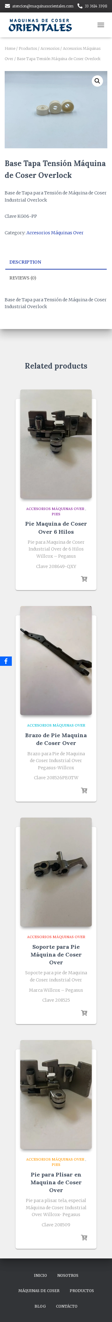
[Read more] (84, 579)
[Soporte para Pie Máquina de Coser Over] (56, 872)
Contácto (66, 1306)
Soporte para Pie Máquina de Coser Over (56, 954)
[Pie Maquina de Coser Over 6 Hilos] (56, 444)
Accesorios (49, 48)
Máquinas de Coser (38, 1290)
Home (10, 48)
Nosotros (67, 1275)
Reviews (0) (22, 278)
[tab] (56, 262)
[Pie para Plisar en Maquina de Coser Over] (56, 1094)
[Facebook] (6, 661)
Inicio (40, 1275)
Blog (40, 1306)
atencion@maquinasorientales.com (42, 6)
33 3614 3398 (96, 6)
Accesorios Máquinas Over (55, 233)
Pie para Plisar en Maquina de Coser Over (56, 1182)
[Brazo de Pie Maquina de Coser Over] (56, 660)
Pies (56, 514)
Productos (28, 48)
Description (25, 262)
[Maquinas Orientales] (43, 25)
